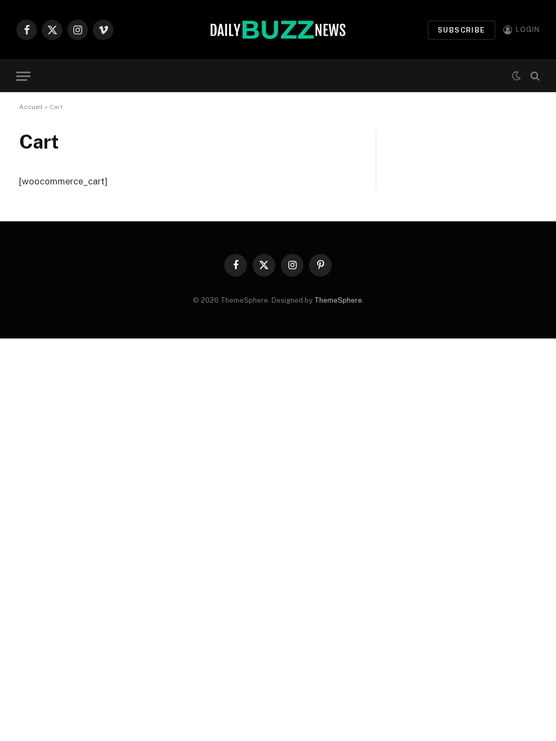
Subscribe (461, 30)
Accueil (31, 107)
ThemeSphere (338, 300)
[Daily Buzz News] (278, 30)
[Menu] (23, 76)
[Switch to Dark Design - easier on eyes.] (516, 76)
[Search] (534, 76)
